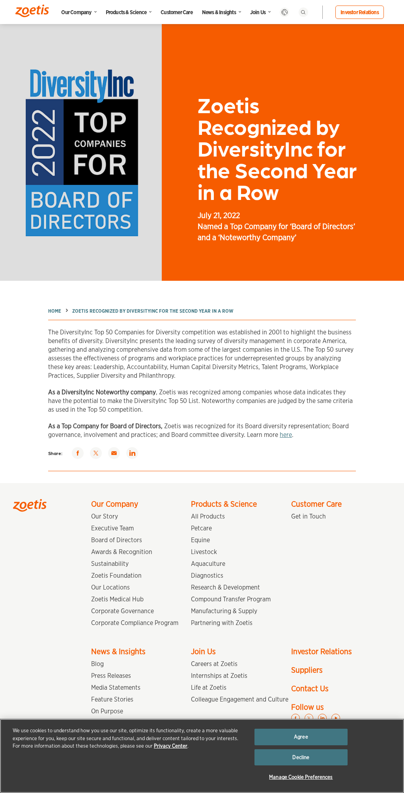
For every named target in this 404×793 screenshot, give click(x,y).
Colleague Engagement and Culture (239, 699)
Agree (301, 737)
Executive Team (112, 528)
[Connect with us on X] (309, 718)
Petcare (201, 528)
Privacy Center (170, 746)
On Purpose (107, 711)
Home (54, 311)
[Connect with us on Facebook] (295, 718)
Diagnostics (207, 575)
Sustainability (110, 563)
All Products (208, 516)
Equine (200, 540)
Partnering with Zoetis (221, 623)
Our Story (104, 516)
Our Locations (110, 587)
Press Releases (111, 675)
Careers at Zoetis (214, 664)
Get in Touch (308, 516)
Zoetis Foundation (116, 575)
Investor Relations (359, 12)
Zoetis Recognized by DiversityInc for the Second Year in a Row (153, 311)
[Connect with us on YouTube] (335, 718)
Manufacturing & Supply (224, 611)
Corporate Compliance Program (134, 623)
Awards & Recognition (121, 552)
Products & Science (126, 12)
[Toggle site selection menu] (284, 12)
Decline (300, 757)
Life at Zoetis (208, 687)
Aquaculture (208, 563)
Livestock (204, 552)
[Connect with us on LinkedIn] (322, 718)
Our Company (76, 12)
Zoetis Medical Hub (117, 599)
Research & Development (225, 587)
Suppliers (307, 670)
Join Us (258, 12)
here (286, 434)
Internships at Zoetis (219, 675)
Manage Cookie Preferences (301, 777)
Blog (97, 664)
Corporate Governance (122, 611)
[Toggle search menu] (303, 12)
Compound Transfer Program (231, 599)
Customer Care (177, 12)
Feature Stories (112, 699)
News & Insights (219, 12)
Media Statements (115, 687)
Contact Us (310, 688)
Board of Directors (116, 540)
